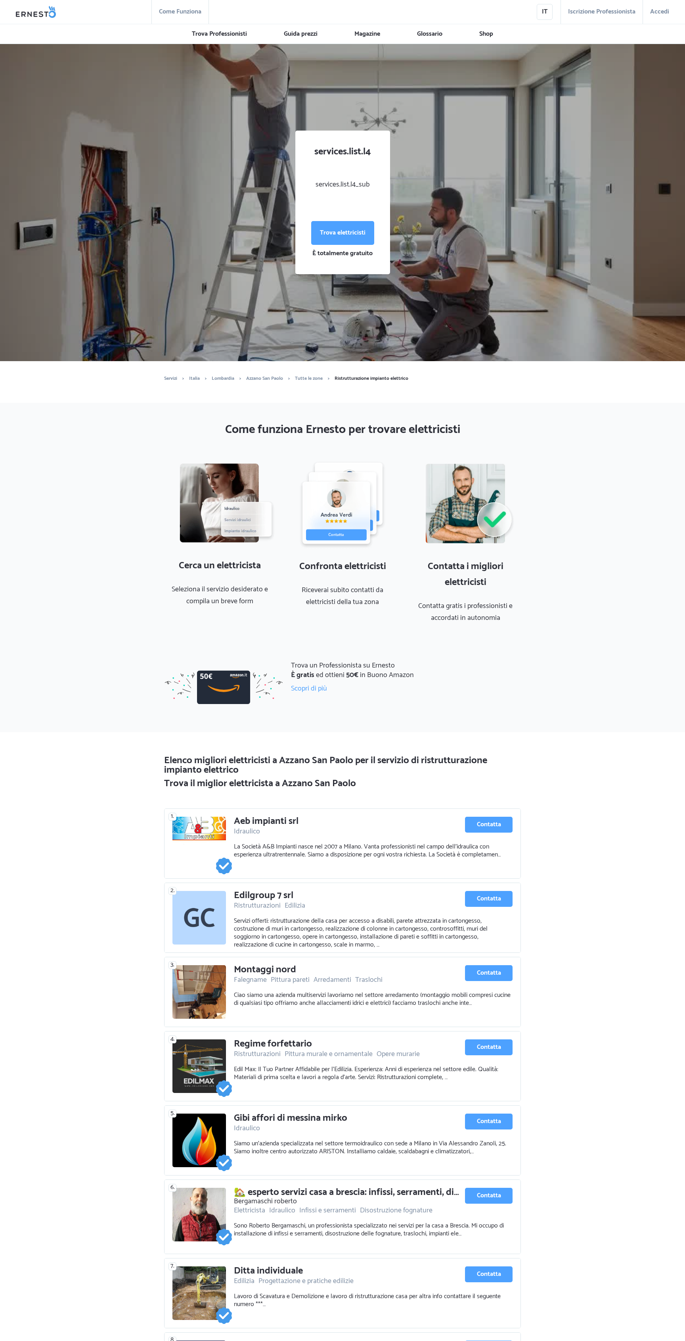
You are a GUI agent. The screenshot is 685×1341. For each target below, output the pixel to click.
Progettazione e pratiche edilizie (306, 1281)
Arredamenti (332, 980)
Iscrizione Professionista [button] (601, 11)
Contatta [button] (489, 824)
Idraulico (247, 831)
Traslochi (369, 980)
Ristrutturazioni (257, 906)
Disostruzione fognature (396, 1210)
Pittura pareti (290, 980)
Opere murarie (398, 1054)
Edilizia (295, 906)
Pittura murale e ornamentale (329, 1054)
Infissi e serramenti (327, 1210)
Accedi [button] (659, 11)
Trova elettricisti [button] (342, 232)
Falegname (250, 980)
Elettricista (249, 1210)
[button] (219, 34)
